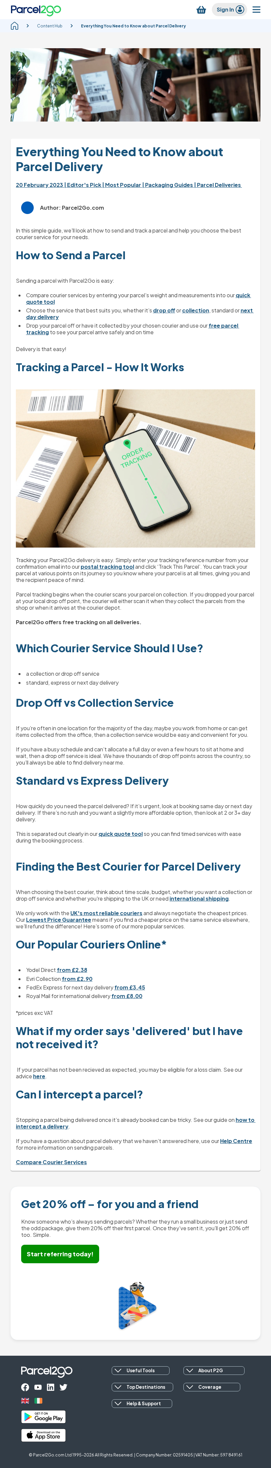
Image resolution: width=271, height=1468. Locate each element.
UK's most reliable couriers (106, 913)
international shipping (199, 898)
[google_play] (43, 1416)
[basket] (201, 9)
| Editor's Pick (83, 184)
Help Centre (236, 1140)
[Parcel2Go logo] (36, 9)
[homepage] (15, 26)
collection (195, 310)
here (39, 1076)
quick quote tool (120, 833)
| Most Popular (122, 184)
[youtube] (38, 1387)
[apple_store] (43, 1435)
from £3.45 (129, 987)
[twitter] (63, 1387)
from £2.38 (72, 969)
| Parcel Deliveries (218, 184)
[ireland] (38, 1401)
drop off (164, 310)
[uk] (25, 1401)
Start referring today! (60, 1254)
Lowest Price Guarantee (58, 919)
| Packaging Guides (168, 184)
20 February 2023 (40, 184)
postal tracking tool (107, 566)
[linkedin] (50, 1387)
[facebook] (25, 1387)
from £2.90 (77, 978)
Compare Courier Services (51, 1162)
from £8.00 (126, 995)
